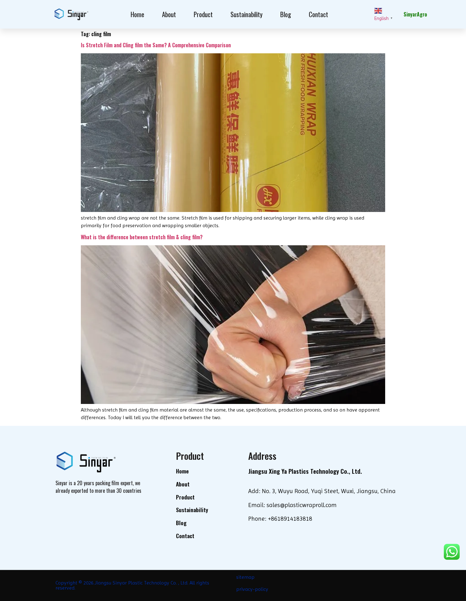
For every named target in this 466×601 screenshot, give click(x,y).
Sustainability (246, 14)
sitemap (245, 577)
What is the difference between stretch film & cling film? (142, 237)
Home (137, 14)
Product (203, 14)
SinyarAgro (415, 14)
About (169, 14)
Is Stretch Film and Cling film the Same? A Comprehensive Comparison (156, 45)
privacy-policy (252, 589)
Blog (285, 14)
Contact (318, 14)
